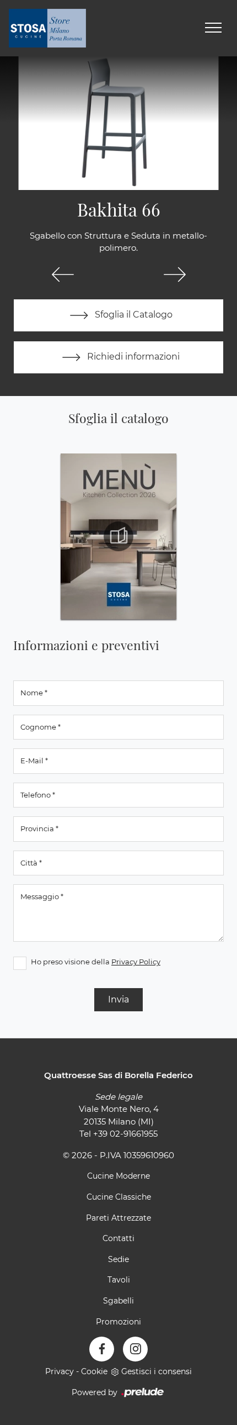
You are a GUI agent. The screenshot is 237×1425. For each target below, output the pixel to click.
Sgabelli (118, 1301)
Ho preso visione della (95, 961)
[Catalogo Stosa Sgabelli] (118, 536)
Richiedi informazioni (132, 356)
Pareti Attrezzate (118, 1218)
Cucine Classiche (119, 1197)
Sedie (118, 1259)
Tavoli (118, 1280)
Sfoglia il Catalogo (133, 314)
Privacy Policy (135, 961)
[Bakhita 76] (174, 274)
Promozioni (118, 1322)
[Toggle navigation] (213, 28)
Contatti (118, 1238)
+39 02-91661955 (125, 1133)
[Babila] (62, 274)
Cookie (94, 1371)
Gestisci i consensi (156, 1371)
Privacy (59, 1371)
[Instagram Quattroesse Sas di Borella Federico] (135, 1349)
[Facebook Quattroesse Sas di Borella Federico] (101, 1349)
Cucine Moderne (118, 1176)
